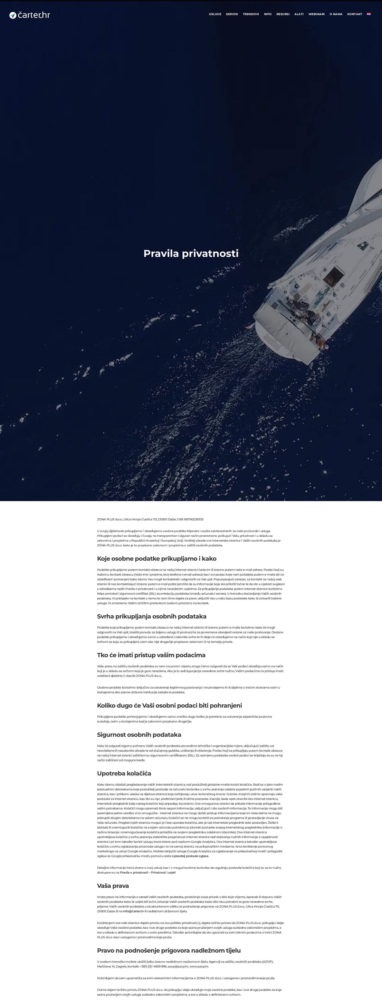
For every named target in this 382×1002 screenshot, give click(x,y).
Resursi (283, 14)
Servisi (232, 14)
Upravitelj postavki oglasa (190, 856)
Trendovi (251, 14)
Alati (299, 14)
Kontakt (354, 14)
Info (268, 14)
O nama (336, 14)
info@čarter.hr (133, 911)
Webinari (317, 14)
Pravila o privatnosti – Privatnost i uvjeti (148, 872)
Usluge (215, 14)
